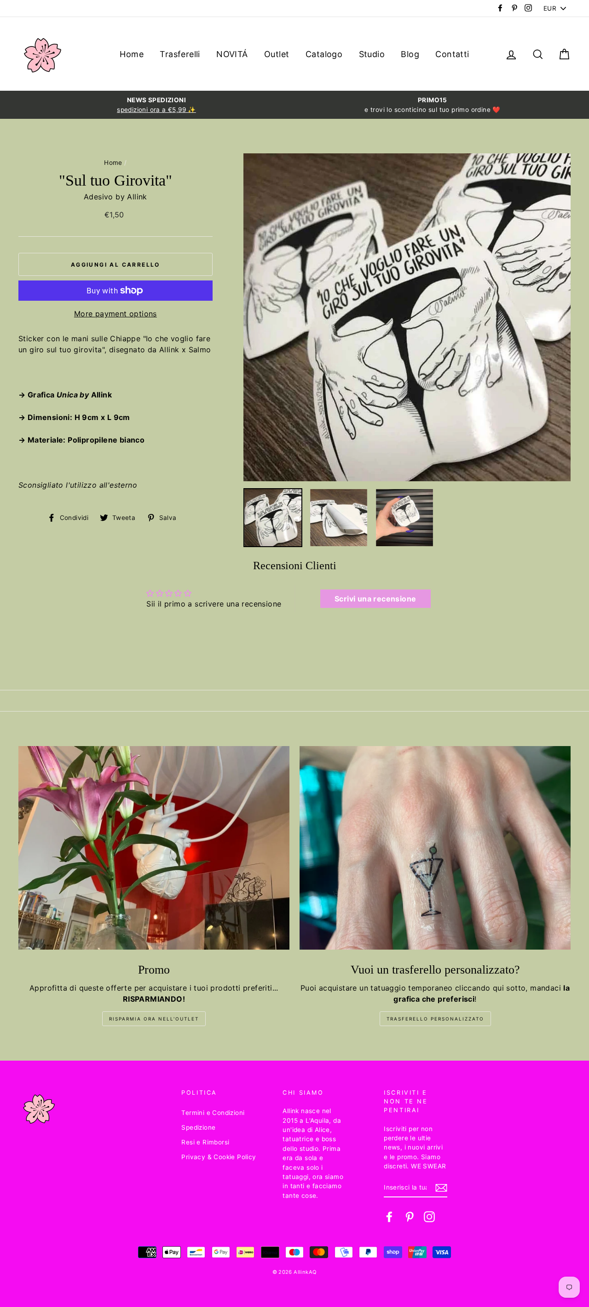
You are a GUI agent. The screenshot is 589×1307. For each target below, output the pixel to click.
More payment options (115, 313)
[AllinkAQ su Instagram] (429, 1216)
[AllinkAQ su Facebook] (389, 1216)
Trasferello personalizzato (435, 1018)
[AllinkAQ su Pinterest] (409, 1216)
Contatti (452, 54)
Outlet (276, 54)
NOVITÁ (232, 54)
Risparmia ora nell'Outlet (154, 1018)
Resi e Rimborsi (205, 1142)
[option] (156, 104)
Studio (372, 54)
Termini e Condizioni (212, 1112)
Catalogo (324, 54)
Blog (410, 54)
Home (132, 54)
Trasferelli (180, 54)
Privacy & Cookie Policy (218, 1157)
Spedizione (198, 1127)
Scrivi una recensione (375, 598)
